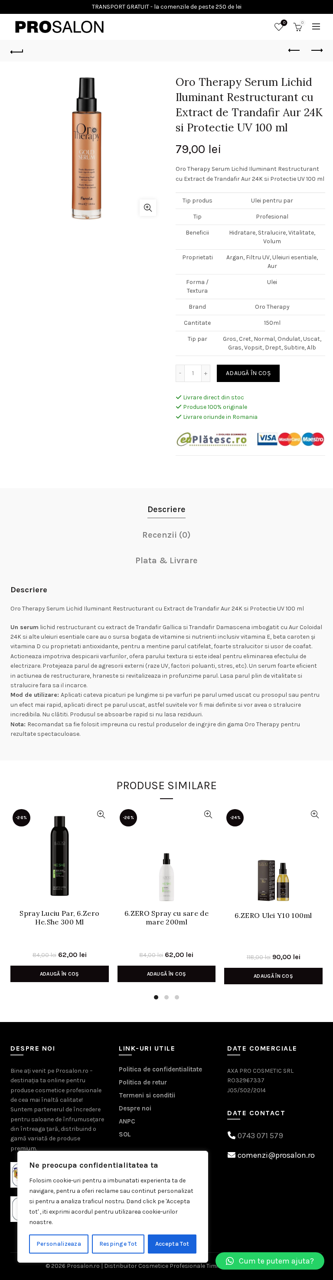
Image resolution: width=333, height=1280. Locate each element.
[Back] (17, 50)
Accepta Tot (172, 1243)
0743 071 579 (260, 1135)
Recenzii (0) (166, 535)
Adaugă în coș (248, 373)
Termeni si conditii (147, 1095)
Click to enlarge (148, 207)
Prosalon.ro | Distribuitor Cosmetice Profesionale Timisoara (150, 1266)
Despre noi (135, 1108)
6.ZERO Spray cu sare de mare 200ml (166, 917)
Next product (316, 50)
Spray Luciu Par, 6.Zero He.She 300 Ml (59, 917)
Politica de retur (143, 1082)
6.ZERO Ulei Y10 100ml (273, 915)
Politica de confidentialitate (160, 1069)
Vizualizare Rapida (101, 814)
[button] (269, 1261)
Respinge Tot (118, 1243)
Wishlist (284, 22)
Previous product (294, 50)
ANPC (127, 1121)
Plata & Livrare (166, 560)
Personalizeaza (58, 1243)
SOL (125, 1134)
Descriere (166, 509)
